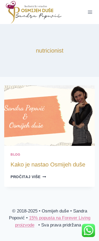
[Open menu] (90, 12)
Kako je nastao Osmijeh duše (48, 164)
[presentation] (49, 115)
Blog (15, 154)
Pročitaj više (28, 177)
